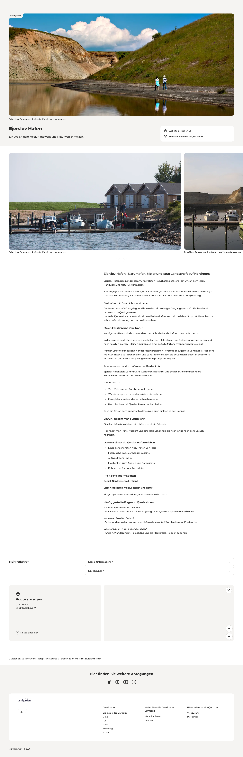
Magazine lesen (153, 716)
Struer (106, 732)
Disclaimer (192, 717)
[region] (169, 613)
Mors (105, 724)
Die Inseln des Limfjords (115, 713)
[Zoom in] (229, 628)
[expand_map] (229, 590)
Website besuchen (178, 131)
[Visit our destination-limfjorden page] (133, 682)
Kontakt (149, 720)
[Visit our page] (109, 682)
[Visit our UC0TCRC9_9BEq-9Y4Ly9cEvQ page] (125, 682)
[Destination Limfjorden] (24, 700)
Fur (104, 720)
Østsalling (108, 728)
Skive (105, 717)
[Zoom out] (229, 636)
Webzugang (193, 713)
